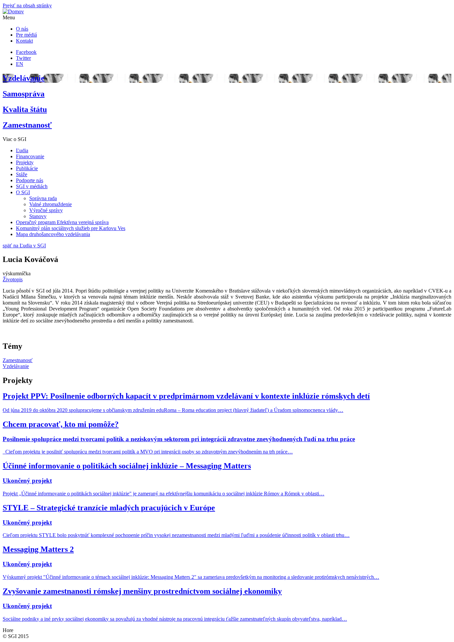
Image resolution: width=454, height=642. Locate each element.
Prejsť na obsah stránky (27, 5)
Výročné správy (46, 210)
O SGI (23, 192)
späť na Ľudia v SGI (24, 245)
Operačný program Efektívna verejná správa (62, 222)
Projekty (25, 162)
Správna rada (43, 198)
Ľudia (22, 150)
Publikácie (27, 168)
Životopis (13, 279)
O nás (22, 29)
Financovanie (30, 156)
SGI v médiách (32, 186)
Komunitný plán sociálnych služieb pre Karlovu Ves (70, 228)
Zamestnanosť (18, 360)
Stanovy (38, 216)
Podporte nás (29, 180)
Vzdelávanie (16, 366)
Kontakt (24, 41)
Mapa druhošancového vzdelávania (53, 234)
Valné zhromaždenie (50, 204)
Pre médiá (26, 35)
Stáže (21, 174)
